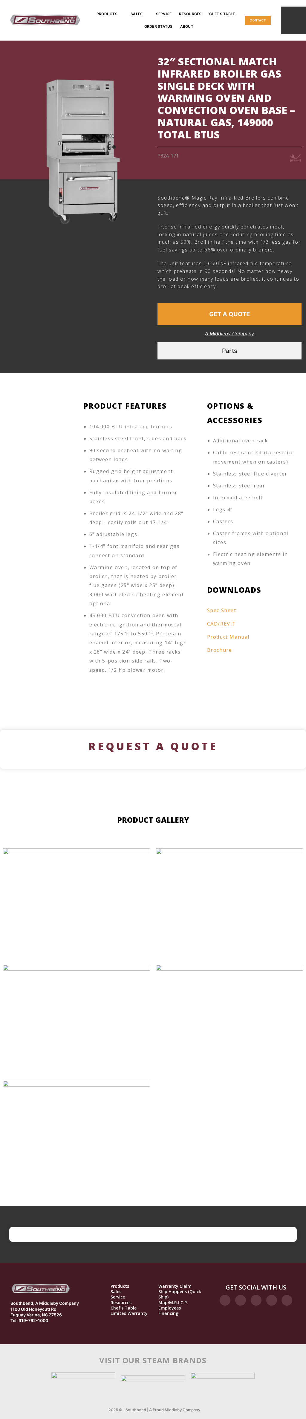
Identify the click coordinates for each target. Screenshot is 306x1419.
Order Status (158, 26)
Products (107, 14)
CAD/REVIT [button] (221, 623)
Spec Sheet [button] (221, 610)
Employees (169, 1308)
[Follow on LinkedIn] (272, 1300)
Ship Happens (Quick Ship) (179, 1294)
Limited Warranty (129, 1313)
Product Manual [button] (228, 637)
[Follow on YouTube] (287, 1300)
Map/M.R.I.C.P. (173, 1302)
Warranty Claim (175, 1286)
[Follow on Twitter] (256, 1300)
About (186, 26)
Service (164, 14)
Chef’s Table (222, 14)
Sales (137, 14)
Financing (168, 1313)
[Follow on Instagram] (241, 1300)
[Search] (293, 20)
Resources (190, 14)
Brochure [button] (219, 650)
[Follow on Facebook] (225, 1300)
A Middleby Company (229, 333)
